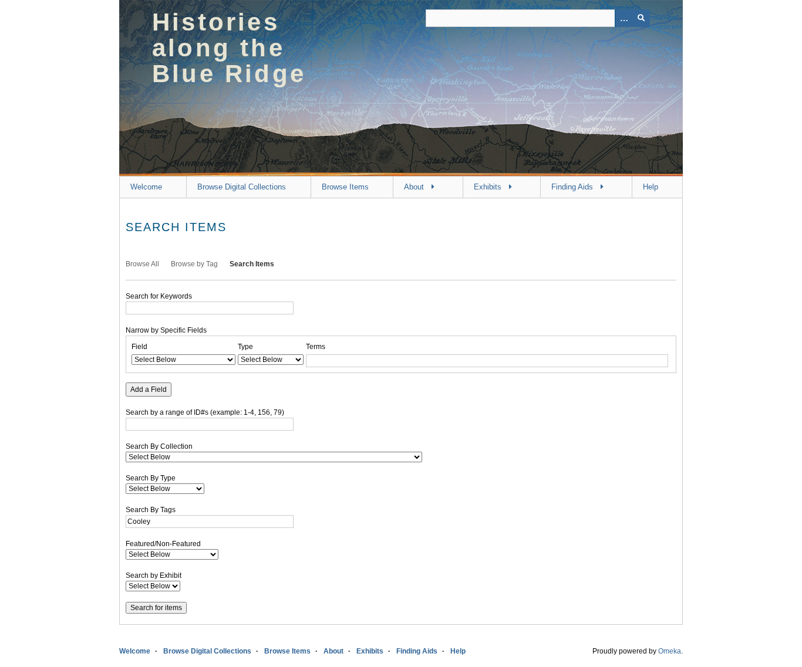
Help (650, 186)
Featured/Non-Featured (163, 544)
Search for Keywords (159, 296)
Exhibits (487, 186)
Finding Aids (572, 186)
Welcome (146, 186)
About (414, 186)
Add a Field (148, 389)
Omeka (669, 651)
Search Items (252, 264)
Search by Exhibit (153, 575)
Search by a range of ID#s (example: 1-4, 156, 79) (205, 412)
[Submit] (641, 18)
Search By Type (151, 478)
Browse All (142, 264)
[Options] (623, 18)
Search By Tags (151, 510)
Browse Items (345, 186)
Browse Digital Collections (241, 186)
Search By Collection (159, 446)
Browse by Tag (194, 264)
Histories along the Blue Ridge (229, 47)
